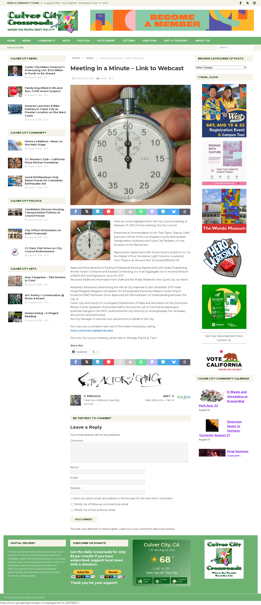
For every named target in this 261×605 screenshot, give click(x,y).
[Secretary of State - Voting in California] (224, 368)
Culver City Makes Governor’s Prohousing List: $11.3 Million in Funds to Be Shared (45, 70)
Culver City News (24, 58)
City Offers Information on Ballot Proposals (43, 232)
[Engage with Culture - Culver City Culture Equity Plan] (224, 183)
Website (75, 488)
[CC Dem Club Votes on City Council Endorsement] (15, 252)
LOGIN (40, 597)
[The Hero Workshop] (224, 279)
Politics (83, 40)
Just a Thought (176, 40)
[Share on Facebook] (75, 212)
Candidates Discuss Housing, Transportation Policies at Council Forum (44, 212)
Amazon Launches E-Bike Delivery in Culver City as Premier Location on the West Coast (45, 110)
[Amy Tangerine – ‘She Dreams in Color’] (15, 281)
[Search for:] (235, 47)
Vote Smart (106, 40)
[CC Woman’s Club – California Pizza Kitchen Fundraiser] (15, 163)
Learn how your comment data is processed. (147, 528)
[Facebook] (241, 3)
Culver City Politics (26, 200)
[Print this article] (130, 212)
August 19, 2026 (35, 119)
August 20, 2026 (35, 220)
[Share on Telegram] (162, 212)
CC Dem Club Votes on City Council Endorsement (43, 250)
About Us (202, 40)
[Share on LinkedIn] (97, 212)
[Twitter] (247, 3)
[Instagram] (254, 3)
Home (11, 40)
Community (46, 40)
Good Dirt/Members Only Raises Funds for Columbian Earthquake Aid (44, 180)
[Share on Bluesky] (173, 212)
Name (74, 467)
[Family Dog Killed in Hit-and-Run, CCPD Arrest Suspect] (15, 91)
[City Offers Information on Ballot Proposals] (15, 234)
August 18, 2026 (35, 237)
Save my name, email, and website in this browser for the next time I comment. (123, 498)
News (27, 40)
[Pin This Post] (108, 212)
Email (74, 477)
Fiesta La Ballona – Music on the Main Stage (44, 143)
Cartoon (149, 40)
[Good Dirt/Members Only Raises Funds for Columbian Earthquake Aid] (15, 181)
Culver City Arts (23, 268)
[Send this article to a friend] (119, 212)
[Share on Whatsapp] (141, 212)
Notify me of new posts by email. (95, 510)
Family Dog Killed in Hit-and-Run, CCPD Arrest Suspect (44, 89)
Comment (76, 440)
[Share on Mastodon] (152, 212)
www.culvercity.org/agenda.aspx (91, 330)
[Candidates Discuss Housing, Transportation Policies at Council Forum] (15, 213)
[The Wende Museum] (224, 231)
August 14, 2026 (35, 187)
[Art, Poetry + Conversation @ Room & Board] (15, 299)
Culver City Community (28, 132)
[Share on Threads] (184, 212)
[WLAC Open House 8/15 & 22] (224, 135)
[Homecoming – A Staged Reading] (15, 317)
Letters (129, 40)
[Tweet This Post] (86, 212)
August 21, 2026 (35, 77)
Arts (66, 40)
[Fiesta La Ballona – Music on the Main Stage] (15, 145)
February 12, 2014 (84, 78)
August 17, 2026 (35, 166)
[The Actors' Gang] (130, 385)
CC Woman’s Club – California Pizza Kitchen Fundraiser (45, 161)
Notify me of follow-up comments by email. (102, 504)
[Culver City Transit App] (224, 327)
